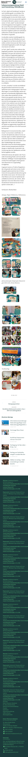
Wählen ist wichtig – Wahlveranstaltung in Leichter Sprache (17, 462)
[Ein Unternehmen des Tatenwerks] (17, 2)
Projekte (5, 708)
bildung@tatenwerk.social (11, 752)
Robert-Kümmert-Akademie (10, 703)
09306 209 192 (9, 750)
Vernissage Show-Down (17, 430)
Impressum (5, 709)
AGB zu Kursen (7, 713)
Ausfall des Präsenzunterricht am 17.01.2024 (17, 438)
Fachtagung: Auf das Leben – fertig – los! (18, 446)
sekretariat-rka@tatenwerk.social (13, 733)
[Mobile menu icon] (26, 2)
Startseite (5, 701)
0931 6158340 (9, 729)
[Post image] (5, 422)
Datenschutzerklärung (8, 711)
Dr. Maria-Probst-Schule (9, 705)
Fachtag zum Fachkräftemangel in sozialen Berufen (17, 453)
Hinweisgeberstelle (8, 714)
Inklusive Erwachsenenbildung (10, 706)
